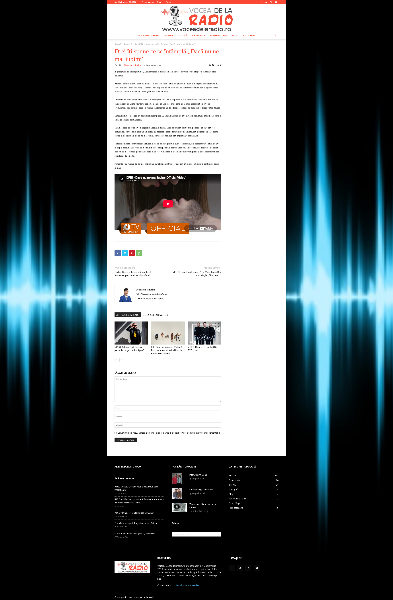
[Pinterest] (132, 253)
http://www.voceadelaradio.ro (151, 294)
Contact (168, 2)
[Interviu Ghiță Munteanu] (177, 493)
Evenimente (198, 35)
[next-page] (121, 360)
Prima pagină (148, 2)
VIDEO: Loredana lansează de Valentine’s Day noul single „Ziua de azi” (197, 274)
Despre (160, 2)
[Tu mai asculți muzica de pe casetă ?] (179, 507)
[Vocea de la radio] (196, 18)
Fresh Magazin (219, 35)
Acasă (118, 44)
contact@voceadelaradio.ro (187, 585)
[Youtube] (276, 2)
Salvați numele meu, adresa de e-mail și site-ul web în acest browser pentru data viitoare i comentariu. (169, 432)
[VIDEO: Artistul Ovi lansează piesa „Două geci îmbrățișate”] (131, 333)
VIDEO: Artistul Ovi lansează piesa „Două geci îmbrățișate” (136, 488)
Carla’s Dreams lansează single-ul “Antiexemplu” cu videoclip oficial (133, 274)
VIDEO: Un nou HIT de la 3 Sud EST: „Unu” (134, 513)
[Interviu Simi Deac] (177, 478)
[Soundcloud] (266, 2)
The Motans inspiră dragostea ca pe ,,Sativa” (136, 523)
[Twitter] (271, 2)
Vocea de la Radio (149, 35)
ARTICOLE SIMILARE (127, 315)
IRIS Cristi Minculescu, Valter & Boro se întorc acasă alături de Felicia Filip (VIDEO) (166, 350)
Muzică (183, 35)
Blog (235, 35)
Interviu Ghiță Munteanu (201, 489)
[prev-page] (116, 360)
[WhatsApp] (139, 253)
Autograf (248, 35)
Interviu (169, 35)
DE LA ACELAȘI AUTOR (155, 315)
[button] (274, 35)
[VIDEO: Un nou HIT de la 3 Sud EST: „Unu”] (204, 333)
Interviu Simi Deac (198, 475)
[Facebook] (261, 2)
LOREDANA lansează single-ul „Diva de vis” (135, 533)
